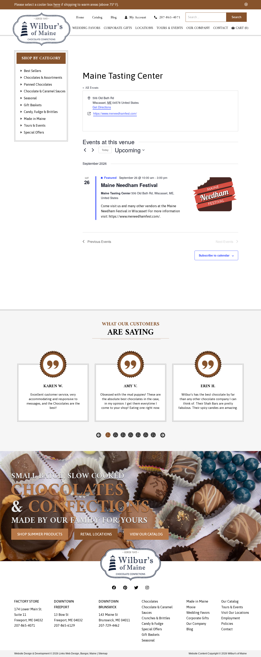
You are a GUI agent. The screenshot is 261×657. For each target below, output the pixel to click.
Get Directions (102, 107)
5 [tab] (138, 435)
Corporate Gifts (118, 28)
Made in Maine (35, 119)
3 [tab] (123, 435)
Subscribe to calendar (214, 255)
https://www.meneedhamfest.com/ (115, 113)
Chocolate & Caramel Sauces (44, 91)
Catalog (97, 17)
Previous (98, 435)
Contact (220, 28)
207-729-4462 (109, 625)
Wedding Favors (86, 28)
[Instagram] (147, 587)
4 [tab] (130, 435)
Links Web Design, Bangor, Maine (78, 653)
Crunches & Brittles (156, 618)
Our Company (198, 28)
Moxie (191, 607)
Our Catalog (230, 601)
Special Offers (34, 132)
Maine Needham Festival (129, 184)
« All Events (90, 88)
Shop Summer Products (39, 534)
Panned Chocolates (38, 84)
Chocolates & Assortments (43, 77)
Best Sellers (32, 71)
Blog (114, 17)
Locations (144, 28)
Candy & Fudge (152, 623)
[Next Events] (93, 150)
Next (162, 435)
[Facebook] (114, 587)
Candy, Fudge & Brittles (41, 112)
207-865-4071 (24, 625)
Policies (227, 623)
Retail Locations (96, 534)
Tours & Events (170, 28)
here (56, 4)
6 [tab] (145, 435)
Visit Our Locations (235, 612)
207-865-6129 (64, 625)
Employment (230, 618)
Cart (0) (241, 28)
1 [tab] (108, 435)
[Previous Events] (85, 150)
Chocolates (150, 601)
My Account (136, 17)
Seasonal (30, 98)
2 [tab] (115, 435)
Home (80, 17)
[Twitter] (136, 587)
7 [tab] (153, 435)
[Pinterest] (125, 587)
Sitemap (102, 653)
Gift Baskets (33, 105)
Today (105, 150)
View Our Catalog (146, 534)
